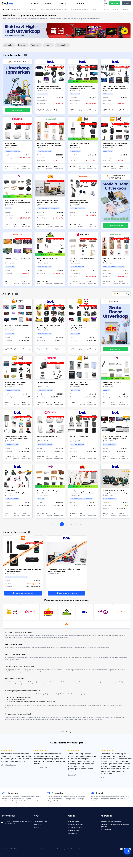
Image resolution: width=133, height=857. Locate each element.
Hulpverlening (72, 833)
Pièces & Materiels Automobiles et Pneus (54, 9)
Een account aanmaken (75, 827)
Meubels (125, 9)
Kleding (94, 9)
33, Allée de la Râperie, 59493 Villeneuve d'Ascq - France (18, 823)
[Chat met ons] (127, 851)
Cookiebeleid (75, 849)
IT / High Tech (104, 9)
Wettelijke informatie (46, 849)
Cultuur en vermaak (31, 9)
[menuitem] (35, 3)
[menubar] (58, 3)
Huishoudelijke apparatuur (79, 9)
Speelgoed (115, 9)
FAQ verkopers (106, 829)
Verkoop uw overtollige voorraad (111, 821)
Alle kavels (5, 9)
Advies (36, 827)
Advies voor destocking (75, 824)
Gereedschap (16, 9)
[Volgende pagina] (76, 524)
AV (57, 849)
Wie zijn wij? (38, 824)
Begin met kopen (73, 821)
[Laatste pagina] (80, 524)
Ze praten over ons (40, 821)
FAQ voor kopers (73, 830)
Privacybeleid (64, 849)
